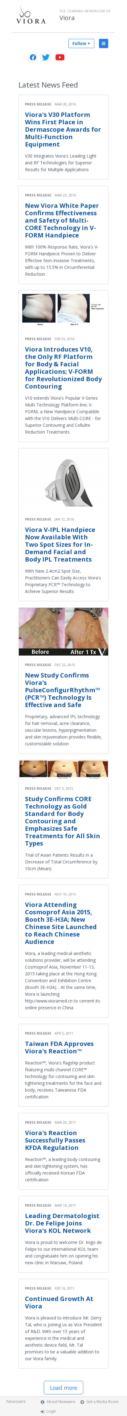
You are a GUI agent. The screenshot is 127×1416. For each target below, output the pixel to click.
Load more (63, 1387)
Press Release (38, 104)
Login (51, 1411)
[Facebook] (33, 57)
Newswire (16, 1401)
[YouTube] (60, 57)
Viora (67, 18)
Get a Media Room (102, 1401)
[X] (45, 57)
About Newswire (61, 1401)
